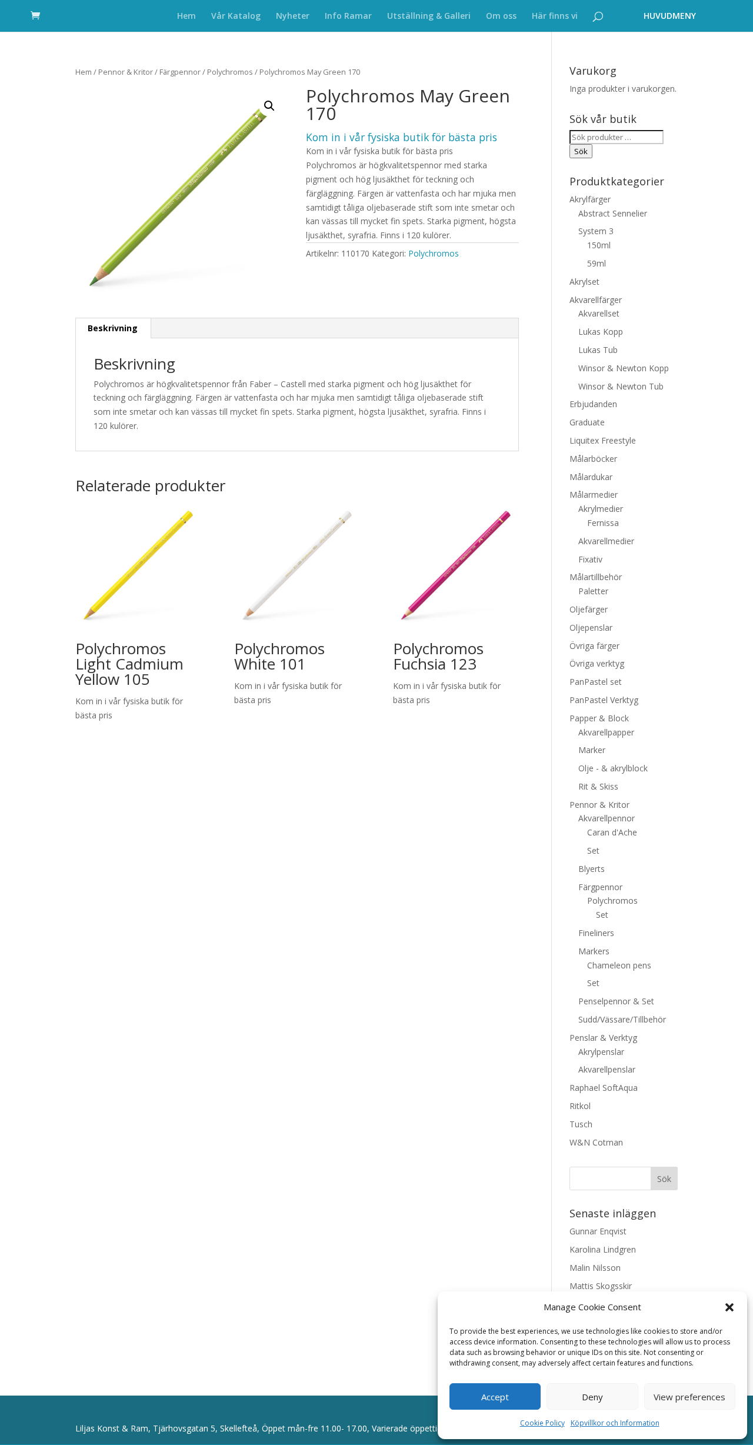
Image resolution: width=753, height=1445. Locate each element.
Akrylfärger (590, 199)
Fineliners (596, 932)
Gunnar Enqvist (598, 1231)
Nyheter (292, 16)
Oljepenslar (590, 627)
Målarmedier (593, 494)
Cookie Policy (542, 1423)
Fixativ (590, 559)
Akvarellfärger (595, 299)
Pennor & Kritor (125, 71)
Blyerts (591, 868)
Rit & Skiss (598, 786)
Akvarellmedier (606, 541)
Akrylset (584, 281)
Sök (581, 151)
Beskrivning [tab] (113, 328)
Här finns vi (555, 16)
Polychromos (230, 71)
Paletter (593, 591)
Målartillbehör (595, 576)
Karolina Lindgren (602, 1249)
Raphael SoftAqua (603, 1087)
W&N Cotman (596, 1142)
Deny (592, 1397)
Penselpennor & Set (616, 1001)
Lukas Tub (598, 349)
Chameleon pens (619, 965)
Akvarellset (598, 313)
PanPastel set (595, 681)
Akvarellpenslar (606, 1069)
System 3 (596, 231)
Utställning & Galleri (429, 16)
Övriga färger (594, 645)
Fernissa (603, 522)
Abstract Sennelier (612, 213)
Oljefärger (588, 609)
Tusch (580, 1124)
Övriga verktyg (596, 663)
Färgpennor (180, 71)
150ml (599, 245)
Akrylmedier (600, 508)
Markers (593, 951)
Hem (186, 16)
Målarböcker (593, 458)
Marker (591, 749)
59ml (596, 263)
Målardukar (590, 476)
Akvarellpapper (606, 732)
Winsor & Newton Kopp (623, 368)
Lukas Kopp (600, 331)
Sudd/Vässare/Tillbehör (622, 1019)
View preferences (689, 1397)
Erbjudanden (593, 403)
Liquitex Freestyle (602, 440)
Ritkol (580, 1105)
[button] (729, 1307)
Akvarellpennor (606, 818)
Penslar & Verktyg (603, 1037)
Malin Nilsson (595, 1267)
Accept (495, 1397)
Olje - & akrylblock (613, 768)
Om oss (501, 16)
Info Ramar (348, 16)
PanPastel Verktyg (603, 699)
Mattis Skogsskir (600, 1285)
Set (593, 850)
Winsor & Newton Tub (621, 386)
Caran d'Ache (612, 832)
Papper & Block (599, 718)
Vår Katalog (236, 16)
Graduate (587, 422)
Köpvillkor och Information (615, 1423)
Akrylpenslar (601, 1051)
